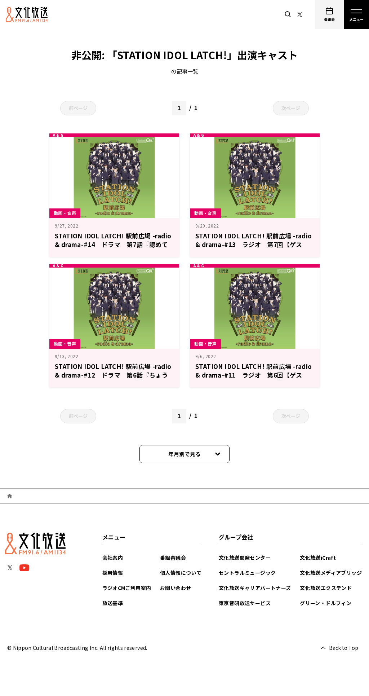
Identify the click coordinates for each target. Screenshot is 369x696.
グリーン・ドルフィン (325, 603)
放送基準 (112, 603)
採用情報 (112, 572)
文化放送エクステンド (326, 587)
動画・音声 (65, 213)
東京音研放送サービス (245, 603)
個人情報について (180, 572)
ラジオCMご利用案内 (126, 587)
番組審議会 (173, 557)
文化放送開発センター (245, 557)
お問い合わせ (175, 587)
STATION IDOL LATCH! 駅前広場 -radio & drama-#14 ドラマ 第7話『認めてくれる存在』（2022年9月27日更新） (113, 244)
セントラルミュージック (247, 572)
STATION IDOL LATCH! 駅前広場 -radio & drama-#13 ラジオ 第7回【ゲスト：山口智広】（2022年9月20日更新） (253, 244)
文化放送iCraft (318, 557)
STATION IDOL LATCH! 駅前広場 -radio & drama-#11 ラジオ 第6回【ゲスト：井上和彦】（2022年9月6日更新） (253, 375)
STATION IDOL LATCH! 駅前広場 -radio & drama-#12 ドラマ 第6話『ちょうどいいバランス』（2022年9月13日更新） (113, 375)
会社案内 (112, 557)
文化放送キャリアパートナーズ (255, 587)
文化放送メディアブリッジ (331, 572)
